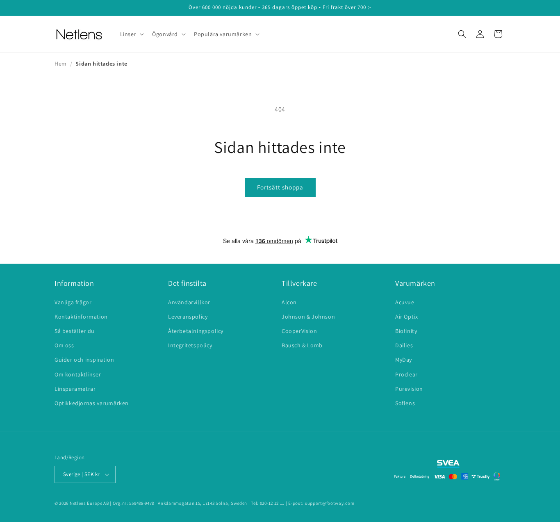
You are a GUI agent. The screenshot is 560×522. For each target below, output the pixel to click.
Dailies (404, 345)
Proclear (406, 374)
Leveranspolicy (187, 316)
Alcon (289, 302)
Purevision (409, 388)
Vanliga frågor (73, 302)
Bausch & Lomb (302, 345)
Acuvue (404, 302)
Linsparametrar (75, 388)
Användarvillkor (189, 302)
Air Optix (406, 316)
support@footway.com (329, 503)
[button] (131, 34)
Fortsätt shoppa (280, 187)
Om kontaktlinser (78, 374)
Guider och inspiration (84, 359)
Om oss (64, 345)
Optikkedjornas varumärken (92, 403)
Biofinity (406, 331)
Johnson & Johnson (308, 316)
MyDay (403, 359)
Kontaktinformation (81, 316)
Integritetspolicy (190, 345)
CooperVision (299, 331)
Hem (61, 63)
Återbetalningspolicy (195, 331)
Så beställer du (75, 331)
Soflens (405, 403)
